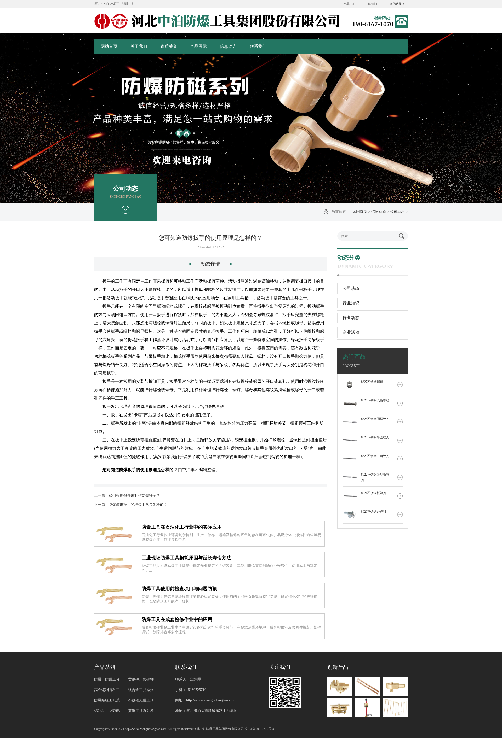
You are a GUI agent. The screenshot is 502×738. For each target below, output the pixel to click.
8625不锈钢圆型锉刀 (375, 419)
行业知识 (351, 303)
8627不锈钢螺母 (372, 382)
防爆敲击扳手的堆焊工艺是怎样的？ (138, 505)
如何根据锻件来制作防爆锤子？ (134, 495)
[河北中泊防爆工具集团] (218, 21)
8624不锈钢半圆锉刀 (375, 437)
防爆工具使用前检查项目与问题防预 (179, 588)
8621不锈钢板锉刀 (373, 493)
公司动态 (397, 212)
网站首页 (109, 46)
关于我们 (138, 46)
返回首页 (359, 212)
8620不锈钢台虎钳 (373, 511)
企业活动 (351, 332)
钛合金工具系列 (141, 690)
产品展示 (198, 46)
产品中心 (349, 4)
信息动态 (228, 46)
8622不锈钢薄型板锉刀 (375, 477)
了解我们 (370, 4)
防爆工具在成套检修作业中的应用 (177, 619)
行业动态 (351, 317)
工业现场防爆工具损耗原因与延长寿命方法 (186, 557)
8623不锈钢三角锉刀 (375, 456)
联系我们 (258, 46)
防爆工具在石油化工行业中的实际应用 (182, 527)
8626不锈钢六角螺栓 (375, 400)
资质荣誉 (168, 46)
